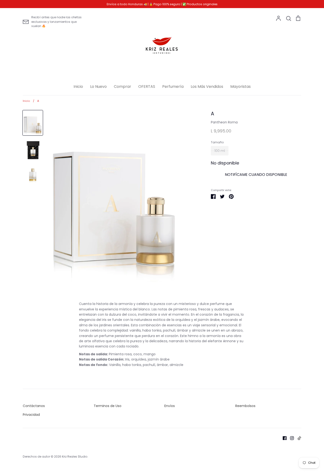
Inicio (78, 86)
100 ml (219, 150)
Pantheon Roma (224, 122)
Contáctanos (34, 405)
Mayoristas (240, 86)
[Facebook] (283, 438)
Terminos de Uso (107, 405)
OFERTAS (146, 86)
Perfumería (173, 86)
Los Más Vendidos (207, 86)
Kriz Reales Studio (75, 456)
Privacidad (31, 414)
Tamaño (217, 142)
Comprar (122, 86)
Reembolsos (245, 405)
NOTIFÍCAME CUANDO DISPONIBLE (256, 174)
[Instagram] (290, 438)
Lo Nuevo (98, 86)
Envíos (169, 405)
